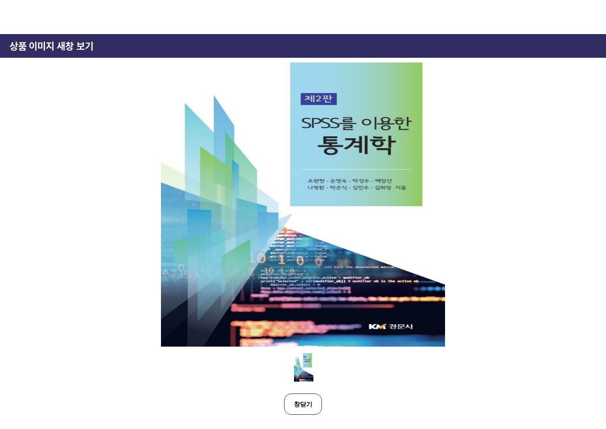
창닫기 (303, 404)
